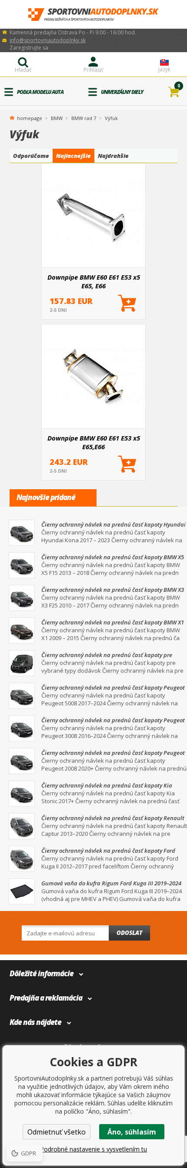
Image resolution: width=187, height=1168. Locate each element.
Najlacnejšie (73, 156)
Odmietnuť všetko (56, 1132)
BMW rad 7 (83, 118)
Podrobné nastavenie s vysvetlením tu (93, 1149)
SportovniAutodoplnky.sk (93, 14)
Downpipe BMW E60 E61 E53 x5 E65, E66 (93, 281)
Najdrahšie (113, 156)
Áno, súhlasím (131, 1132)
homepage (29, 117)
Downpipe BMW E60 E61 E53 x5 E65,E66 (93, 442)
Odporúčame (31, 156)
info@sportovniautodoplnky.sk (48, 40)
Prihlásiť (93, 69)
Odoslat (129, 933)
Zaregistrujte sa (29, 47)
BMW (57, 118)
